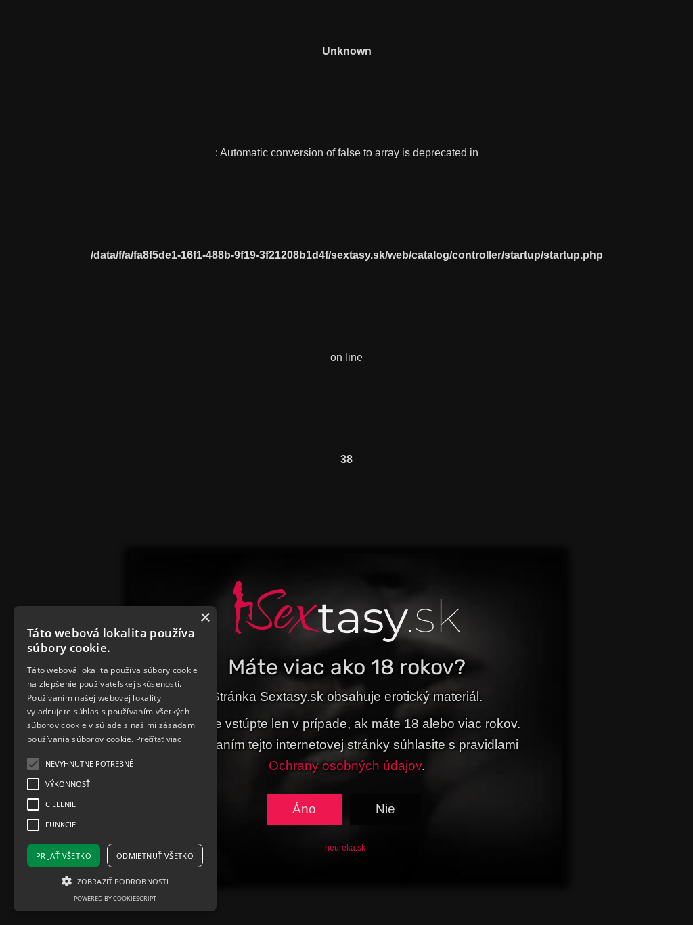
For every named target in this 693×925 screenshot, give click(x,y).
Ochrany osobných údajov (345, 765)
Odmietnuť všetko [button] (155, 856)
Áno (304, 809)
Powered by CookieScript (115, 898)
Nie (385, 809)
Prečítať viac (158, 739)
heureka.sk (345, 848)
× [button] (205, 618)
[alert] (115, 758)
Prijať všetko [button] (63, 856)
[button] (115, 881)
